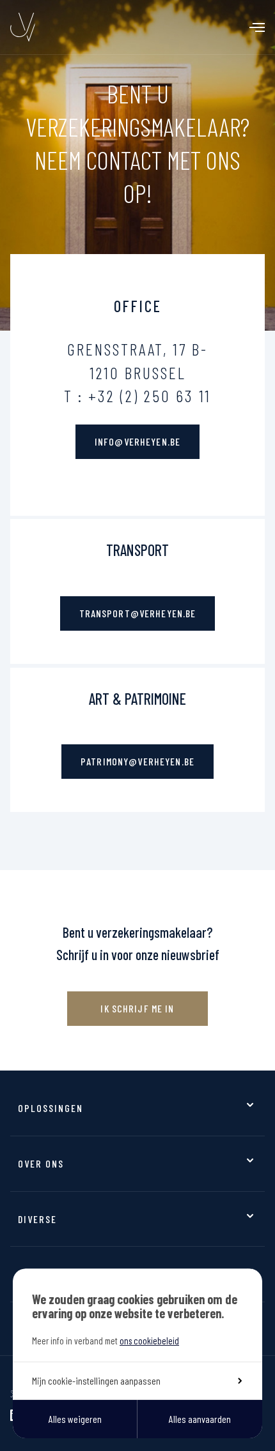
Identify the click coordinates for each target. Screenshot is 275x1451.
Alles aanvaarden (200, 1419)
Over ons (41, 1163)
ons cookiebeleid (149, 1340)
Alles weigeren (75, 1419)
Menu (257, 27)
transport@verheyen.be (137, 613)
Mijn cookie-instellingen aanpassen (96, 1380)
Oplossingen (50, 1108)
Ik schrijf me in (137, 1008)
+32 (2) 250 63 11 (149, 395)
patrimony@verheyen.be (137, 761)
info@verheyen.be (137, 441)
